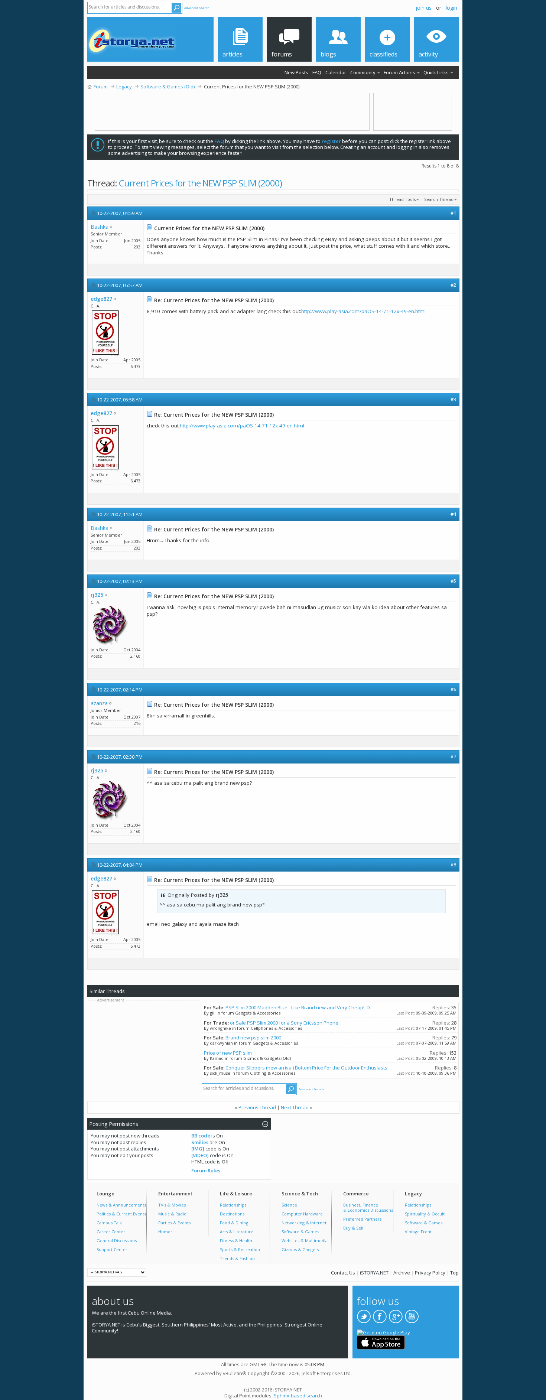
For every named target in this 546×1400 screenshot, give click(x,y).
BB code (200, 1135)
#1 (453, 212)
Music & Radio (172, 1214)
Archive (401, 1272)
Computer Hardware (302, 1214)
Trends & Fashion (237, 1258)
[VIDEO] (200, 1155)
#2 (453, 284)
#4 (453, 514)
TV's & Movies (172, 1205)
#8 (453, 864)
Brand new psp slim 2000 (253, 1037)
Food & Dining (234, 1222)
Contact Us (343, 1272)
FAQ (316, 72)
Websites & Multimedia (305, 1240)
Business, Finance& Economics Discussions (368, 1207)
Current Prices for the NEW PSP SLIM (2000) (200, 183)
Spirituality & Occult (425, 1214)
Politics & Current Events (121, 1214)
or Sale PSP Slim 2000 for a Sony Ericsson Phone (284, 1022)
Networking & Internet (304, 1222)
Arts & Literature (236, 1231)
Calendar (335, 72)
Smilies (199, 1142)
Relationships (233, 1205)
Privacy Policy (430, 1272)
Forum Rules (205, 1170)
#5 (453, 580)
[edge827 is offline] (105, 332)
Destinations (232, 1214)
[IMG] (197, 1148)
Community (363, 72)
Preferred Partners (362, 1219)
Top (454, 1272)
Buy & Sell (353, 1228)
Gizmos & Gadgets (300, 1249)
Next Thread (295, 1107)
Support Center (112, 1249)
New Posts (296, 72)
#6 (453, 689)
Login (451, 7)
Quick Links (436, 72)
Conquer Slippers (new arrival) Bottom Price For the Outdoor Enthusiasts (306, 1067)
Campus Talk (109, 1222)
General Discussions (117, 1240)
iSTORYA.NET (374, 1272)
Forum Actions (399, 72)
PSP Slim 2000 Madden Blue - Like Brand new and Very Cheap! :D (297, 1007)
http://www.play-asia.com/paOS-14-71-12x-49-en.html (363, 311)
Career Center (111, 1231)
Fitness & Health (236, 1240)
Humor (165, 1231)
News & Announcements (121, 1205)
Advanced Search (196, 8)
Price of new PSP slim (228, 1052)
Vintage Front (418, 1231)
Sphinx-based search (298, 1395)
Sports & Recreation (240, 1249)
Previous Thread (257, 1107)
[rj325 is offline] (110, 626)
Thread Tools (402, 199)
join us (424, 7)
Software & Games (300, 1231)
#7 (453, 756)
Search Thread (439, 199)
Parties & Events (174, 1222)
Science (289, 1205)
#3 (453, 399)
